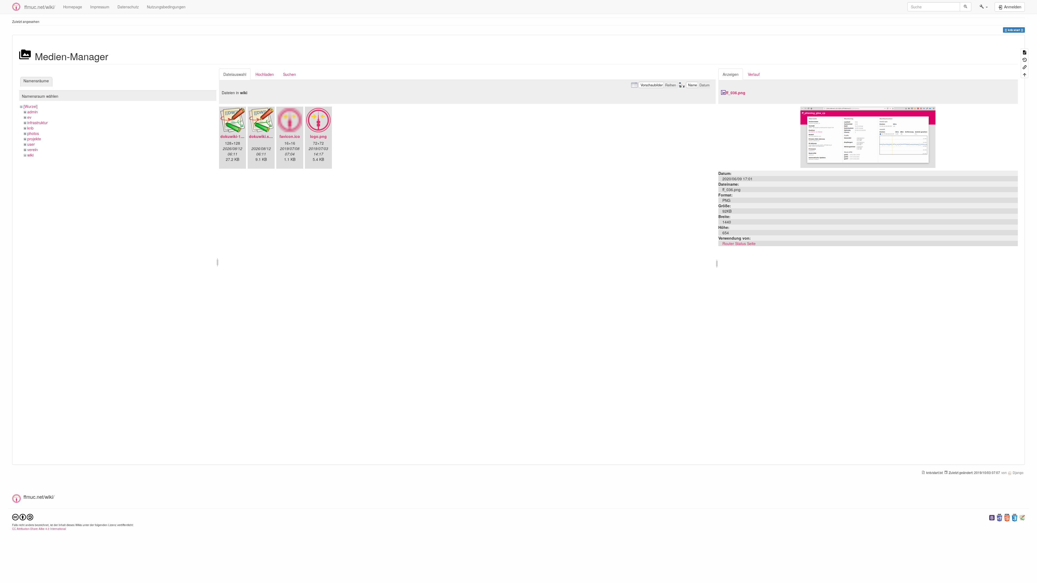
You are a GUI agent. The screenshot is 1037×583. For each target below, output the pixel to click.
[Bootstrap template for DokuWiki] (992, 517)
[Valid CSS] (1014, 517)
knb (30, 128)
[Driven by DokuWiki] (1022, 517)
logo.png (318, 136)
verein (32, 149)
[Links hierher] (1024, 66)
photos (33, 133)
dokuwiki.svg (261, 136)
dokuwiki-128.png (236, 136)
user (31, 144)
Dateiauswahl (234, 74)
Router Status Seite (739, 243)
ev (29, 117)
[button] (983, 6)
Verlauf (754, 74)
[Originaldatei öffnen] (867, 136)
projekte (34, 138)
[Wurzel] (30, 106)
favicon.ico (290, 136)
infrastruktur (37, 122)
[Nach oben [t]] (1024, 74)
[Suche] (965, 6)
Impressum (99, 6)
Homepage (72, 6)
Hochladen (264, 74)
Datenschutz (128, 6)
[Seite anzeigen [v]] (1024, 52)
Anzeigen (731, 74)
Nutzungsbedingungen (166, 6)
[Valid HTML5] (1007, 517)
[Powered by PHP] (999, 517)
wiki (30, 155)
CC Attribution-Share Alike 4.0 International (39, 529)
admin (32, 111)
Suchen (289, 74)
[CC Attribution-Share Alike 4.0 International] (22, 516)
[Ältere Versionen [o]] (1024, 59)
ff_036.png (735, 92)
